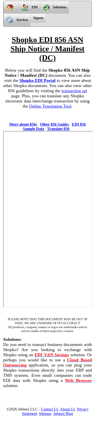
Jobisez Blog (63, 413)
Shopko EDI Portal (37, 80)
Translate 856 (58, 129)
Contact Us (49, 409)
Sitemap (45, 413)
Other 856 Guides (54, 124)
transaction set (74, 90)
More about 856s (23, 124)
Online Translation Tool (50, 106)
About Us (67, 409)
